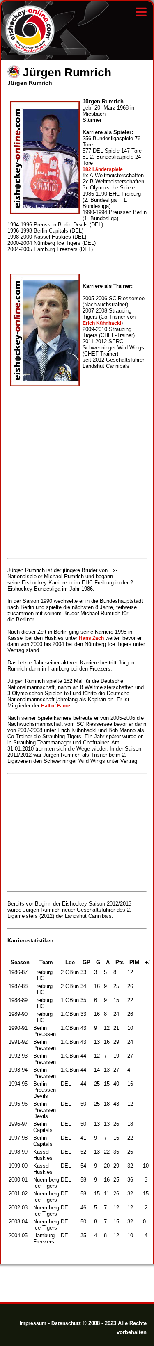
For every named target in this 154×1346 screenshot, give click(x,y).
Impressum (33, 1323)
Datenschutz (66, 1323)
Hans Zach (91, 638)
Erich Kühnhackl (102, 323)
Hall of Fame (55, 706)
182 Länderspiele (103, 169)
